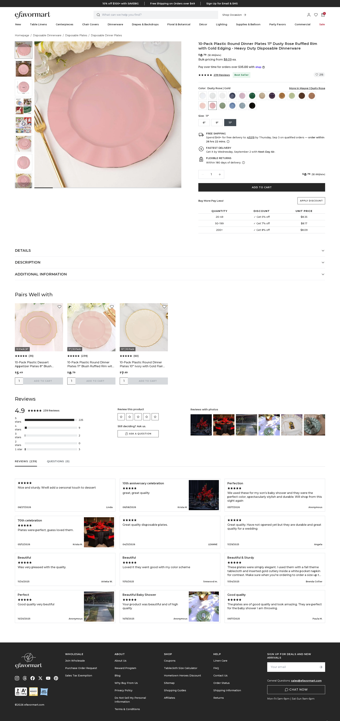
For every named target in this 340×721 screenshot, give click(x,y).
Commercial (302, 24)
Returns (218, 697)
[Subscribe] (321, 667)
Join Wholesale (75, 660)
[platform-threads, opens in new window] (25, 678)
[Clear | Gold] (202, 95)
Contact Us (220, 675)
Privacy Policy (123, 690)
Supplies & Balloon (248, 24)
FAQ (216, 668)
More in (307, 88)
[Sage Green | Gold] (292, 95)
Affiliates (169, 697)
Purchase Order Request (81, 668)
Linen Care (220, 660)
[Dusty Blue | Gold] (242, 105)
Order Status (221, 683)
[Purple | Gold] (272, 95)
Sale (322, 24)
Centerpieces (64, 24)
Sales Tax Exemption (78, 675)
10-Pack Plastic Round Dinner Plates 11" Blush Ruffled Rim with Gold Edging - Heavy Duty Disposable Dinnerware (90, 364)
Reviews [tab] (26, 461)
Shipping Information (227, 690)
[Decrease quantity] (203, 174)
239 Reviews (222, 75)
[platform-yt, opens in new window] (48, 678)
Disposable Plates (76, 35)
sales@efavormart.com (306, 680)
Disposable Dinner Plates (106, 35)
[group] (23, 50)
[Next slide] (23, 185)
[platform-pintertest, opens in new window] (56, 678)
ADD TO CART (262, 187)
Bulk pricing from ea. (217, 59)
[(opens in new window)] (21, 691)
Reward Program (125, 668)
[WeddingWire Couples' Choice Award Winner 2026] (33, 691)
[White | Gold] (222, 95)
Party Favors (277, 24)
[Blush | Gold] (202, 105)
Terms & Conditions (127, 709)
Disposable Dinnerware (47, 35)
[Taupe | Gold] (262, 95)
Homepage (22, 35)
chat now (298, 689)
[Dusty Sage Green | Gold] (222, 105)
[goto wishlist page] (316, 15)
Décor (203, 24)
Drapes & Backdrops (145, 24)
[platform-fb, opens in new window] (32, 678)
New (18, 24)
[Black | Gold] (252, 105)
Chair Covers (90, 24)
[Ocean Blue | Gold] (232, 105)
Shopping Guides (175, 690)
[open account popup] (309, 15)
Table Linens (38, 24)
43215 (250, 137)
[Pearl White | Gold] (212, 95)
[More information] (228, 141)
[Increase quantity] (220, 174)
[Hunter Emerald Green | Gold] (252, 95)
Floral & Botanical (178, 24)
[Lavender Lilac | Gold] (242, 95)
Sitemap (169, 683)
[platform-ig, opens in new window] (17, 678)
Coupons (169, 660)
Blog (117, 675)
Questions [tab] (58, 461)
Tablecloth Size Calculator (180, 668)
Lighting (221, 24)
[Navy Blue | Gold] (232, 95)
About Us (120, 660)
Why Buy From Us (126, 683)
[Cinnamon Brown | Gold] (302, 95)
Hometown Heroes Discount (182, 675)
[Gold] (282, 95)
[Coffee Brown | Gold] (311, 95)
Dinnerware (115, 24)
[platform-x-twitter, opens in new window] (40, 678)
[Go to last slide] (23, 44)
